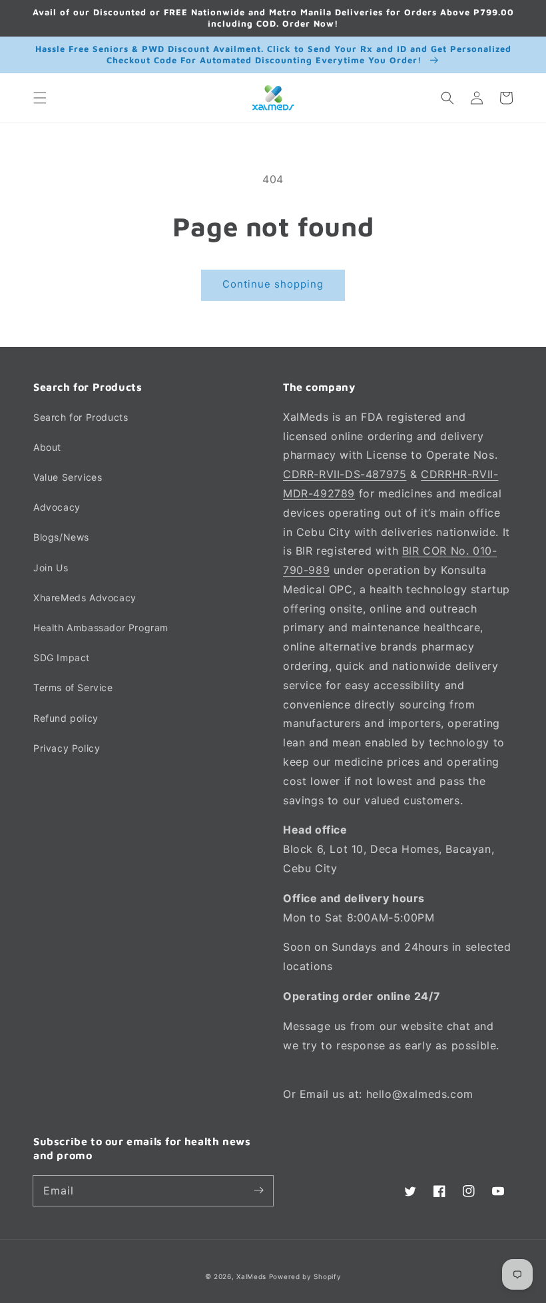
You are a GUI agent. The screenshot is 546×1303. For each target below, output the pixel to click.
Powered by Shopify (305, 1276)
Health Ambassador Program (100, 627)
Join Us (50, 567)
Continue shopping (273, 284)
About (47, 447)
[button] (40, 98)
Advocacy (57, 507)
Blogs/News (61, 537)
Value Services (67, 477)
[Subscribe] (258, 1190)
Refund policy (66, 718)
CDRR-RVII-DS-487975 (344, 474)
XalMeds (251, 1276)
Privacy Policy (66, 748)
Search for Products (80, 417)
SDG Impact (61, 657)
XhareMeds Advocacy (84, 597)
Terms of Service (73, 687)
